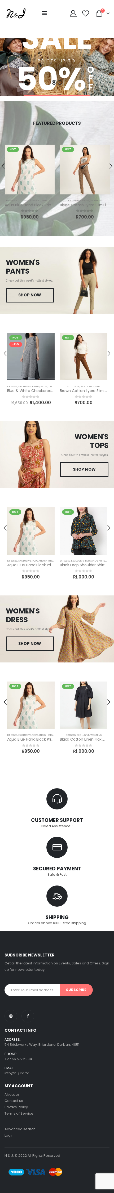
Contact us (14, 1100)
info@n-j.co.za (17, 1073)
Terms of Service (19, 1113)
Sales (44, 386)
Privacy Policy (16, 1107)
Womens (96, 200)
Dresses (10, 200)
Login (9, 1135)
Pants (85, 200)
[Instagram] (11, 1016)
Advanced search (20, 1129)
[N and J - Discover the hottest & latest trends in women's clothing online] (16, 13)
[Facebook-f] (27, 1016)
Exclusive (22, 200)
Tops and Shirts (40, 200)
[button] (54, 82)
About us (12, 1094)
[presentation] (6, 353)
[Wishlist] (85, 13)
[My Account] (73, 13)
